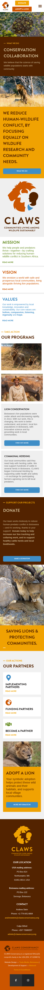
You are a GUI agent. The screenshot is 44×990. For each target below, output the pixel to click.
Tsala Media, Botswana (28, 962)
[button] (40, 6)
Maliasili (32, 965)
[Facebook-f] (16, 980)
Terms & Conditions (22, 970)
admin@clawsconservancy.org (22, 934)
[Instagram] (28, 980)
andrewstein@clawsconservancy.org (22, 918)
